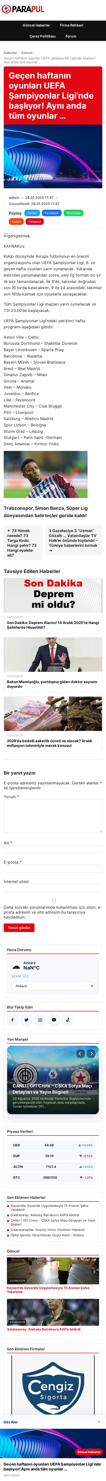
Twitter (32, 213)
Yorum (11, 796)
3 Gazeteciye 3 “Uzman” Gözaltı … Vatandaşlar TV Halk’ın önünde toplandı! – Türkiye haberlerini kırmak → (73, 540)
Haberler (10, 53)
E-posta (13, 862)
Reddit (16, 221)
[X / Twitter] (26, 1020)
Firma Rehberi (71, 25)
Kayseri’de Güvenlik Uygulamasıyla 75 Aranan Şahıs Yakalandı (49, 1208)
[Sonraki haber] (91, 1053)
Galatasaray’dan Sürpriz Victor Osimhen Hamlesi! (48, 1230)
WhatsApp (74, 213)
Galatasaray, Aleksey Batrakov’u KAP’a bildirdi (45, 1215)
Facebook (52, 213)
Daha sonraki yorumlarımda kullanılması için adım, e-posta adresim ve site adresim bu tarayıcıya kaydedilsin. (53, 912)
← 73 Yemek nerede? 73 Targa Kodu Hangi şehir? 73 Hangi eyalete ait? (21, 543)
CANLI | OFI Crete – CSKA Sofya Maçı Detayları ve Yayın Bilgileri (53, 1222)
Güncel (26, 53)
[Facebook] (12, 1020)
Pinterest (35, 221)
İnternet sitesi (16, 881)
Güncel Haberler (36, 25)
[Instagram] (40, 1020)
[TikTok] (67, 1020)
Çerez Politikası (43, 36)
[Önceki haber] (80, 1053)
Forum (71, 36)
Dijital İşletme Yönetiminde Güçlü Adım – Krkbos (47, 1235)
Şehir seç (20, 976)
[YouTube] (54, 1020)
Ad (8, 842)
